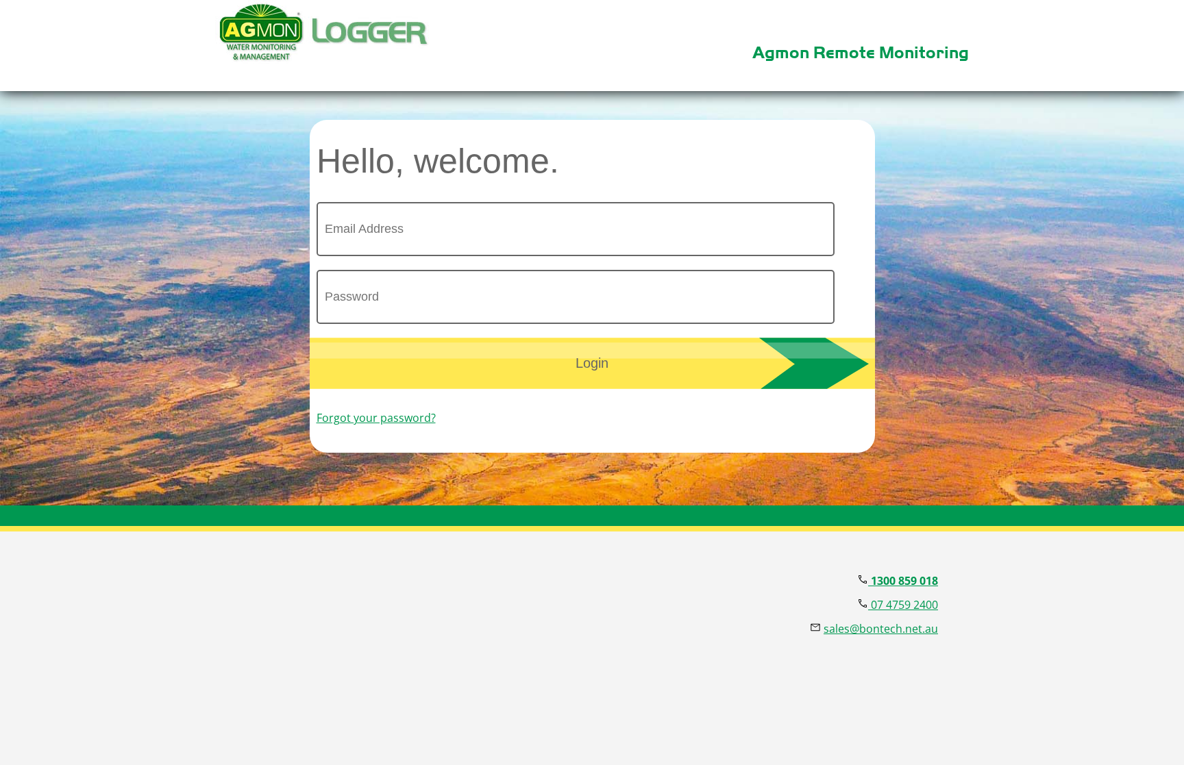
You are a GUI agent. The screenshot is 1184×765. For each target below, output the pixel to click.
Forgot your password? (376, 417)
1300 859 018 (903, 580)
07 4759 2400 (903, 604)
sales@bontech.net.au (881, 628)
